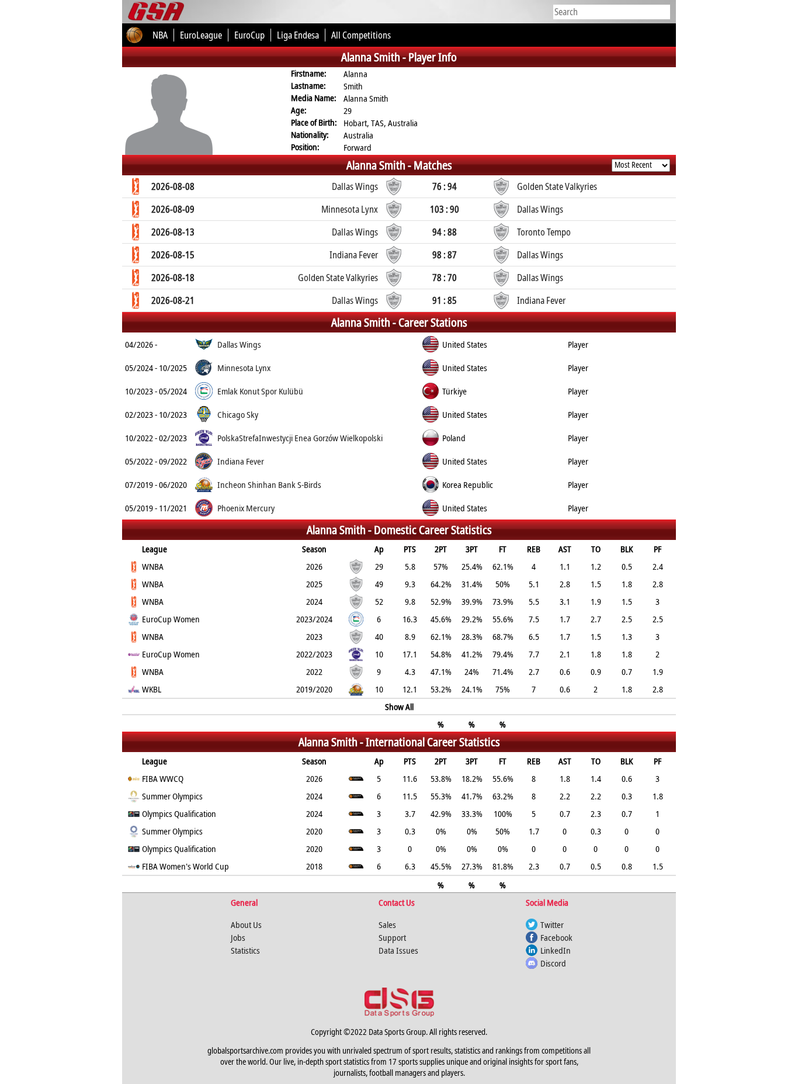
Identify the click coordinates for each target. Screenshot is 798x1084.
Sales (387, 924)
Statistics (245, 950)
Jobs (238, 937)
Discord (553, 963)
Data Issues (398, 950)
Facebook (556, 937)
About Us (246, 924)
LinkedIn (555, 950)
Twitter (552, 924)
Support (392, 937)
